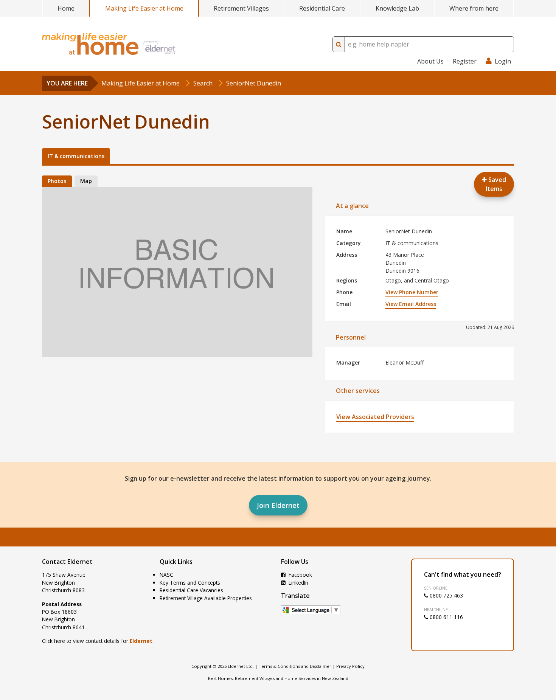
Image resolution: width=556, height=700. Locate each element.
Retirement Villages (241, 8)
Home (66, 8)
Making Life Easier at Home (144, 8)
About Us (430, 61)
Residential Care (322, 8)
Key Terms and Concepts (190, 582)
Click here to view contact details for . (98, 640)
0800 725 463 (445, 595)
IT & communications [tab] (76, 156)
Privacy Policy (350, 666)
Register (465, 61)
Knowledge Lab (397, 8)
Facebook (299, 574)
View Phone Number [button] (411, 292)
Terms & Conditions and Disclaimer (295, 666)
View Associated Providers (375, 417)
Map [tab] (86, 181)
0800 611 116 (445, 617)
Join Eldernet (278, 505)
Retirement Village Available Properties (206, 598)
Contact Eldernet (67, 561)
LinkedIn (297, 582)
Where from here (474, 8)
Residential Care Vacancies (191, 590)
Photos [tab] (57, 181)
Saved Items (496, 184)
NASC (166, 574)
